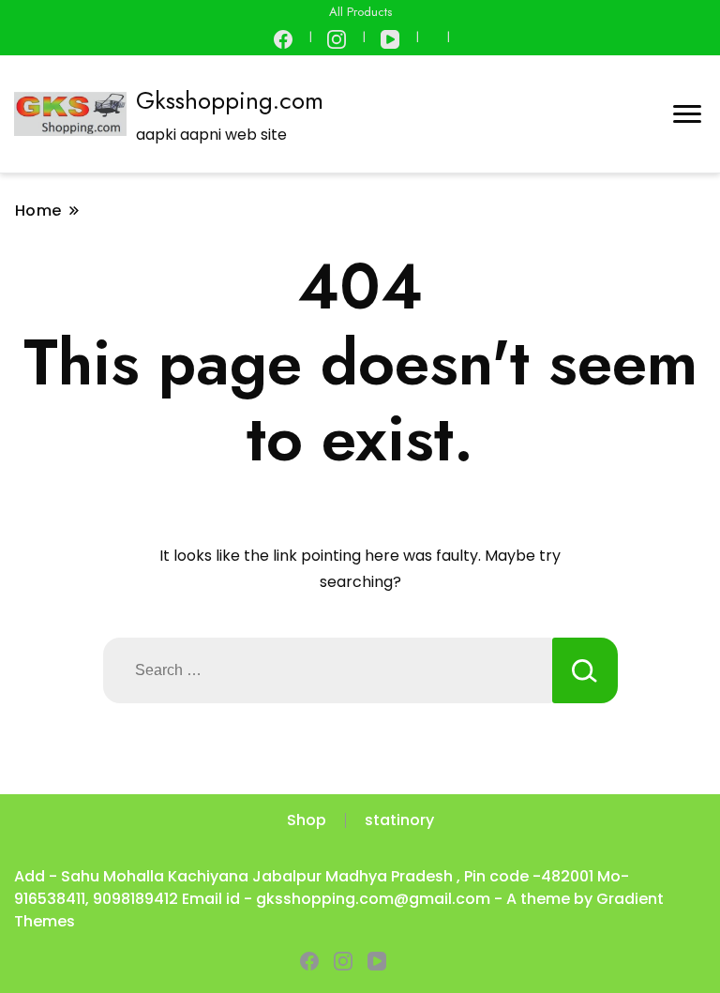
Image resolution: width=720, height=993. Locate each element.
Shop (306, 820)
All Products (360, 12)
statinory (399, 820)
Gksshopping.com (229, 100)
